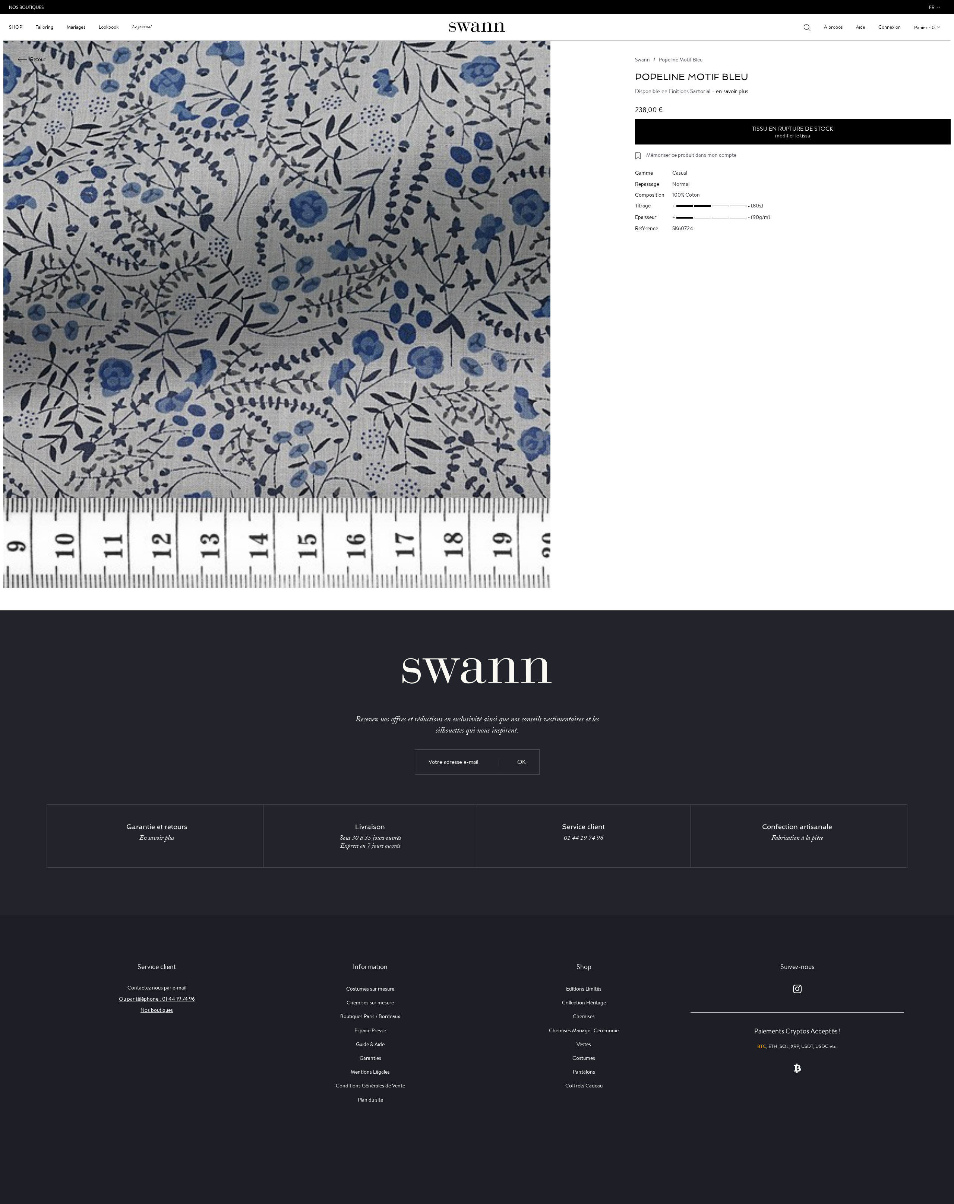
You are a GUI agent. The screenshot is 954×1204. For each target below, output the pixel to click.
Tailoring (44, 27)
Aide (860, 27)
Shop (15, 27)
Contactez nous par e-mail (156, 987)
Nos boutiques (156, 1010)
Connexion (889, 27)
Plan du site (370, 1099)
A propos (833, 27)
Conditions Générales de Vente (370, 1085)
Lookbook (109, 27)
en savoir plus (732, 91)
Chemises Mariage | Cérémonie (584, 1030)
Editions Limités (583, 988)
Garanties (370, 1058)
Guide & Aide (370, 1044)
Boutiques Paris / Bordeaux (370, 1016)
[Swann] (477, 27)
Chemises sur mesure (370, 1002)
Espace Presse (370, 1030)
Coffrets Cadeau (584, 1085)
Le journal (141, 27)
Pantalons (584, 1071)
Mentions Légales (370, 1071)
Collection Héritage (584, 1002)
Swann (642, 59)
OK (521, 761)
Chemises (584, 1016)
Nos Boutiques (26, 7)
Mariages (76, 27)
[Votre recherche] (807, 27)
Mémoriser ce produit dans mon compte (691, 155)
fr (932, 7)
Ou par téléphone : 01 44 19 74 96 (157, 998)
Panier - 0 (924, 27)
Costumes (583, 1058)
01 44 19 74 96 (583, 838)
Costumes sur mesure (370, 988)
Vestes (583, 1044)
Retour (37, 59)
